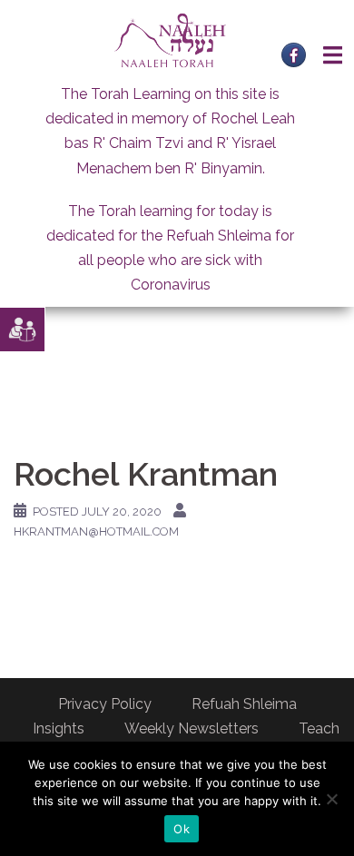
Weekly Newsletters (191, 728)
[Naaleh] (170, 39)
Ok (181, 829)
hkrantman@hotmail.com (96, 531)
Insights (58, 728)
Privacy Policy (105, 704)
